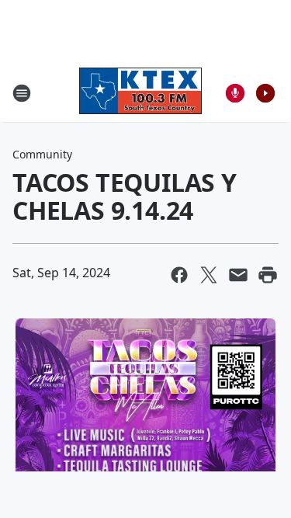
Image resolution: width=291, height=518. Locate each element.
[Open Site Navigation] (21, 93)
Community (42, 154)
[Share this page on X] (209, 275)
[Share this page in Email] (238, 275)
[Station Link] (140, 93)
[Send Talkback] (235, 93)
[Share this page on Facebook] (179, 275)
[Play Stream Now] (265, 93)
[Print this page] (268, 275)
